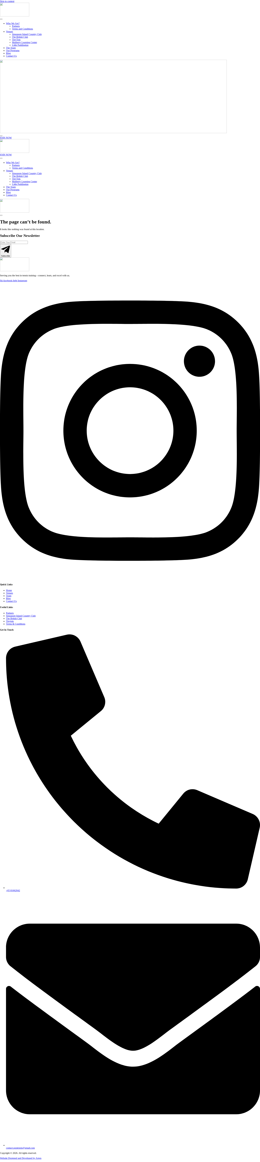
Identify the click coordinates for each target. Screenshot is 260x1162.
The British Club (20, 37)
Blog (8, 53)
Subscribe (5, 256)
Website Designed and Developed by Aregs (20, 1158)
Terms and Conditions (22, 29)
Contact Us (11, 56)
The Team (11, 48)
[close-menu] (1, 135)
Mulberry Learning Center (24, 42)
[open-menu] (1, 19)
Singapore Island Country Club (27, 34)
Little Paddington (20, 45)
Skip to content (7, 1)
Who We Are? (13, 23)
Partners (16, 26)
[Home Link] (113, 132)
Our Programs (12, 50)
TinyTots (16, 39)
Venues (9, 31)
